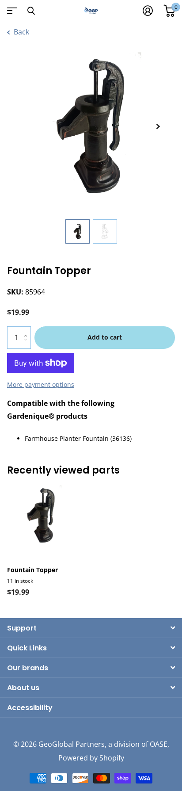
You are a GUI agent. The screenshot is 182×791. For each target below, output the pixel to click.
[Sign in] (148, 10)
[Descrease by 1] (27, 345)
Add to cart (104, 337)
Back (20, 32)
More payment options (40, 384)
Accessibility (30, 708)
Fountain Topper (32, 570)
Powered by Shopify (91, 758)
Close (31, 10)
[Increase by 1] (27, 329)
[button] (158, 126)
